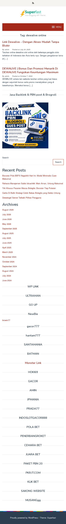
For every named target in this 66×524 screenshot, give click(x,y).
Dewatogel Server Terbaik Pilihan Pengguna (21, 197)
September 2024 (9, 266)
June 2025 (7, 242)
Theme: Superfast (48, 517)
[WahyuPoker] (33, 12)
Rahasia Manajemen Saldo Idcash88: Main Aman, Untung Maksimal (32, 183)
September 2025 (9, 228)
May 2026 (6, 223)
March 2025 (7, 252)
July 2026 (6, 214)
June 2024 (7, 280)
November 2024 (9, 256)
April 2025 (6, 247)
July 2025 (6, 238)
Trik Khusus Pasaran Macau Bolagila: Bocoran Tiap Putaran (29, 188)
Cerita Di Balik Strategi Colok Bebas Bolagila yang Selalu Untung (31, 192)
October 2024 (8, 261)
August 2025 (8, 233)
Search (5, 157)
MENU (58, 27)
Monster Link (33, 363)
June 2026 (7, 219)
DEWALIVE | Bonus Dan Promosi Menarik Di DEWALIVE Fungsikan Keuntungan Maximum (30, 70)
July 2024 (6, 275)
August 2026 (8, 209)
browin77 (6, 320)
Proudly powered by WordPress (24, 517)
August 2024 (8, 270)
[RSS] (33, 3)
